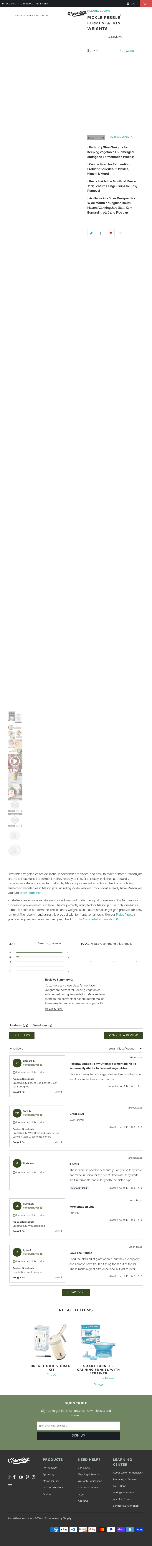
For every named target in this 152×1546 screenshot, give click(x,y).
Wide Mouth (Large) (102, 67)
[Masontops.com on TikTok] (9, 1476)
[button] (126, 105)
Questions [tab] (42, 1026)
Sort (112, 1048)
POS (37, 1518)
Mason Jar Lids (51, 1481)
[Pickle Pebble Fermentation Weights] (44, 245)
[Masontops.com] (77, 13)
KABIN (44, 3)
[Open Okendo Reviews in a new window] (128, 1021)
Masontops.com (25, 1518)
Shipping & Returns (88, 1474)
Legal (81, 1494)
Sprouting (48, 1474)
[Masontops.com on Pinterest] (27, 1477)
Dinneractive (30, 3)
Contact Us (84, 1467)
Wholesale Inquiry (88, 1487)
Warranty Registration (90, 1481)
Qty (89, 87)
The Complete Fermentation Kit (98, 919)
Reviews (47, 1494)
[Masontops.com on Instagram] (34, 1477)
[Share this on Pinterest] (111, 233)
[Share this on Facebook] (101, 233)
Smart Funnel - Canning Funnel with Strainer (98, 1342)
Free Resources (38, 15)
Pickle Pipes (124, 914)
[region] (111, 962)
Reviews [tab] (18, 1026)
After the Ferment (123, 1499)
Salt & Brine (119, 1486)
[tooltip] (71, 979)
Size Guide (127, 51)
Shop (19, 15)
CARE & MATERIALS (121, 137)
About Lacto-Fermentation (128, 1472)
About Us (83, 1500)
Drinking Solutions (53, 1487)
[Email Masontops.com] (10, 1486)
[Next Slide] (140, 962)
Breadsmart (10, 3)
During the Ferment (124, 1492)
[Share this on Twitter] (91, 233)
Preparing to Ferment (125, 1479)
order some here (30, 893)
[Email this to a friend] (120, 233)
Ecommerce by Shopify (58, 1518)
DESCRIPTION (96, 137)
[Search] (120, 16)
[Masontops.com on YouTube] (21, 1477)
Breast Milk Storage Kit (51, 1342)
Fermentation (50, 1467)
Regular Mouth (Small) (105, 76)
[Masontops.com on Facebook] (14, 1477)
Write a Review (127, 1036)
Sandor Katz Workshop (126, 1505)
